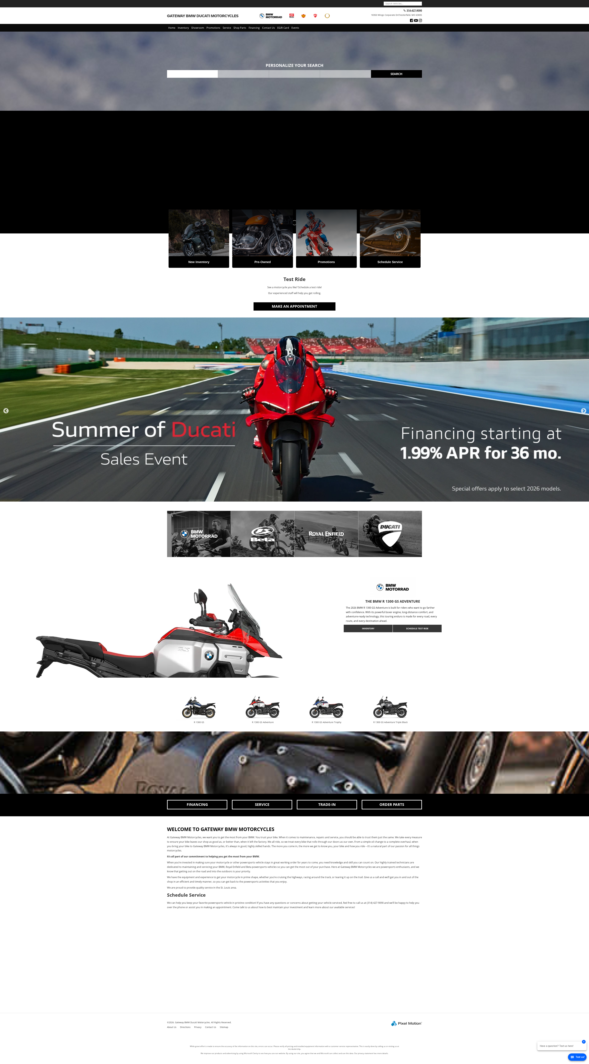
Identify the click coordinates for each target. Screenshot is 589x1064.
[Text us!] (577, 1058)
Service (227, 27)
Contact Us (268, 27)
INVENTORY (368, 628)
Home (171, 27)
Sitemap (224, 1027)
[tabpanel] (294, 409)
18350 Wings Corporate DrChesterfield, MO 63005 (396, 14)
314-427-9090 (414, 10)
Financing (254, 27)
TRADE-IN (327, 804)
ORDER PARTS (391, 804)
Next (584, 413)
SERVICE (262, 804)
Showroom (197, 27)
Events (295, 27)
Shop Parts (239, 27)
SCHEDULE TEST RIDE (417, 628)
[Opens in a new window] (411, 20)
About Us (171, 1027)
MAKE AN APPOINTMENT (294, 306)
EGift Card (283, 27)
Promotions (213, 27)
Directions (185, 1027)
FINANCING (197, 804)
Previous (6, 413)
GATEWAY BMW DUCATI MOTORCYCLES (203, 15)
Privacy (197, 1027)
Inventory (183, 27)
